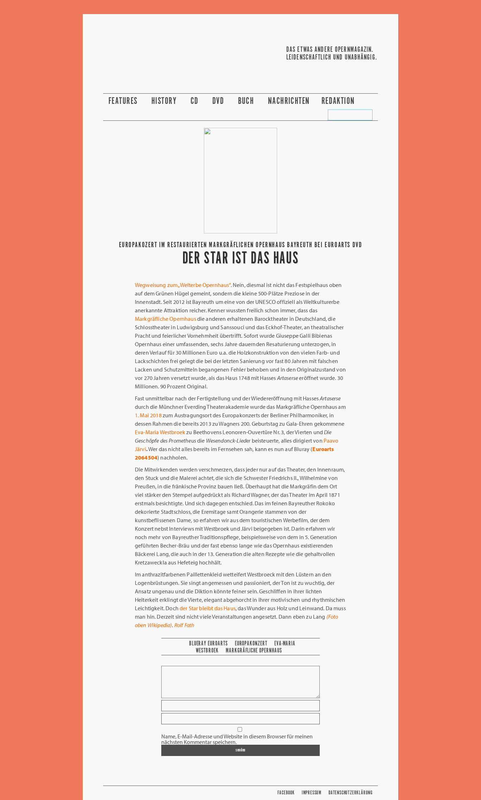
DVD (219, 101)
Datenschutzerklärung (351, 792)
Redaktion (339, 101)
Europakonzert (251, 644)
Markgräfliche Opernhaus (254, 651)
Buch (247, 101)
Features (124, 101)
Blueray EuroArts (208, 644)
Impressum (311, 792)
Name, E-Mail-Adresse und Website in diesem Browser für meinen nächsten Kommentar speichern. (237, 739)
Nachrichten (289, 101)
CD (195, 101)
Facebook (285, 792)
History (165, 101)
